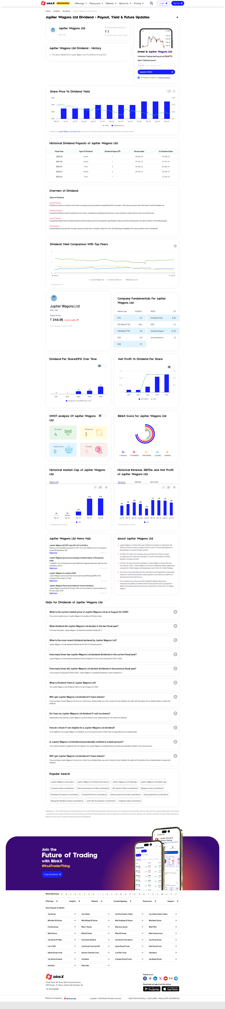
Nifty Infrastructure (156, 933)
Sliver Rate (85, 966)
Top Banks (85, 959)
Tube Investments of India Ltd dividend (93, 788)
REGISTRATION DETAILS (137, 998)
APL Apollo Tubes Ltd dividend (124, 788)
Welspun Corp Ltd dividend (152, 788)
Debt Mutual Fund (155, 946)
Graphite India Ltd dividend (130, 801)
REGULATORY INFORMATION (169, 998)
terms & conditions (164, 77)
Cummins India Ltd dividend (62, 788)
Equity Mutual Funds (122, 946)
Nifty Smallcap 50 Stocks (124, 920)
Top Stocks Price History (123, 940)
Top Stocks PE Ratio (55, 940)
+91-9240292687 (52, 989)
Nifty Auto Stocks (121, 927)
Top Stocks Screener (55, 959)
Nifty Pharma (52, 933)
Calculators (153, 953)
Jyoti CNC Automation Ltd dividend (100, 801)
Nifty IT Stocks (86, 927)
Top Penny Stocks (155, 940)
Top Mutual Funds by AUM (90, 946)
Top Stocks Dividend (88, 940)
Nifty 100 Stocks (120, 933)
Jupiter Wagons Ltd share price (69, 131)
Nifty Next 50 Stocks (55, 920)
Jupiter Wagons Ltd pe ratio (62, 782)
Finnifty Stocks (53, 927)
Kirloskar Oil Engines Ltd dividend (64, 794)
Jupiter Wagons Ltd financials (124, 782)
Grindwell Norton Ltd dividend (94, 794)
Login (161, 3)
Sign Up (176, 3)
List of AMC (52, 946)
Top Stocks (52, 914)
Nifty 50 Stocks (86, 933)
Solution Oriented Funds (90, 953)
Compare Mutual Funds (123, 959)
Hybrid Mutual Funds (55, 953)
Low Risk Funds (120, 953)
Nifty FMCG (153, 927)
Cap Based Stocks (155, 959)
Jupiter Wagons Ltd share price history (93, 782)
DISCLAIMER (152, 998)
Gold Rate (51, 966)
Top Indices (85, 914)
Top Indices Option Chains (158, 914)
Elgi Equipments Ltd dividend (156, 794)
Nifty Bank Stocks (155, 920)
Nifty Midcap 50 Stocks (89, 920)
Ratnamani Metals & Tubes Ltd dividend (67, 801)
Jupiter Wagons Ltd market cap (153, 782)
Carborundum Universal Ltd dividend (125, 794)
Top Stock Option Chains (124, 914)
